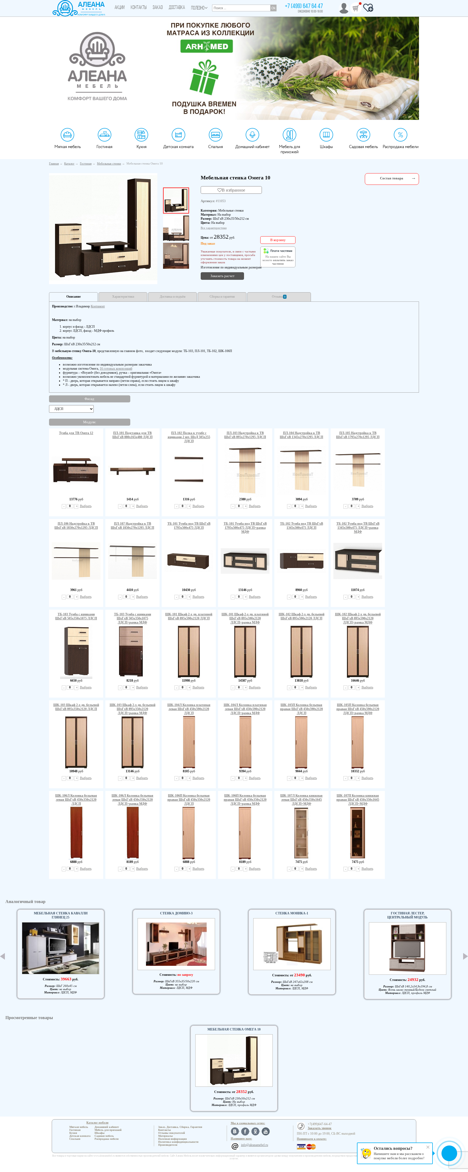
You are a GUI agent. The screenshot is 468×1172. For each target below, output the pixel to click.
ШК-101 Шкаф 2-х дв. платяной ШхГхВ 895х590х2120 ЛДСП (188, 616)
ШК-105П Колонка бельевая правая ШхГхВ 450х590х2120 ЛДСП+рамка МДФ (357, 709)
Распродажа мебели (400, 147)
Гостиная (104, 147)
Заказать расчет (222, 276)
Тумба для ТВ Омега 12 (76, 433)
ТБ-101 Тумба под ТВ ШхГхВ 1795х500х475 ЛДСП (188, 526)
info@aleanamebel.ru (254, 1145)
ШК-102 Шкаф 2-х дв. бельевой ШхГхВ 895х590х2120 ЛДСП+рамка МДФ (358, 618)
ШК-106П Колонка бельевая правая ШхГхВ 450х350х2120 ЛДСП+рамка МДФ (245, 800)
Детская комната (178, 147)
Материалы (165, 1135)
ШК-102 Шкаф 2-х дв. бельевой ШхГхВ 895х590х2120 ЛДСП (301, 616)
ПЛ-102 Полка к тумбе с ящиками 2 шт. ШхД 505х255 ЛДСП (189, 437)
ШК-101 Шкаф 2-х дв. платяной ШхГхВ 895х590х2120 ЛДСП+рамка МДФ (245, 618)
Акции (120, 7)
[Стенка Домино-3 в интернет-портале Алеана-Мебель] (176, 944)
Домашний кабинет (252, 147)
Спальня (215, 147)
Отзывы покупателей (171, 1132)
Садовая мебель (363, 147)
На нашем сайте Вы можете (277, 260)
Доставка (177, 7)
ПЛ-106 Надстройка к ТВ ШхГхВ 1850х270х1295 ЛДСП (76, 526)
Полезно (197, 8)
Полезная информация (172, 1138)
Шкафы (326, 147)
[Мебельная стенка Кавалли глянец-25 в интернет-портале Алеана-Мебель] (60, 948)
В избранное (233, 190)
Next (465, 956)
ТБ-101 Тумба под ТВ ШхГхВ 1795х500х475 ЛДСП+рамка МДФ (245, 528)
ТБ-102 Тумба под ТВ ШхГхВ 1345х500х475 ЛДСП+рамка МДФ (357, 528)
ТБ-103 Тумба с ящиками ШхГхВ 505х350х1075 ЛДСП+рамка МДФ (132, 618)
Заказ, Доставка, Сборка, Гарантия (180, 1126)
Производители (167, 1144)
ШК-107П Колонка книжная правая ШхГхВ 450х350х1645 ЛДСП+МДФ (357, 800)
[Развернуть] (413, 177)
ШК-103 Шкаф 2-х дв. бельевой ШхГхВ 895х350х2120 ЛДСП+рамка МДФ (132, 709)
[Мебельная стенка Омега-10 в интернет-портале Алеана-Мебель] (103, 227)
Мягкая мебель (67, 147)
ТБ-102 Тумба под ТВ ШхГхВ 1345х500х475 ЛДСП (301, 526)
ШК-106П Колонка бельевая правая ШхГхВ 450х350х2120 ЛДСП (188, 800)
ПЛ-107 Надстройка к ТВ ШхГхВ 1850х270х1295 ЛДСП (132, 526)
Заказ (158, 7)
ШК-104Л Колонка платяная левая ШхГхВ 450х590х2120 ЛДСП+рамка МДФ (245, 709)
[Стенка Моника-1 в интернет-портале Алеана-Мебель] (291, 944)
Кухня (141, 147)
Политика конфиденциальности (178, 1141)
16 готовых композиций (116, 368)
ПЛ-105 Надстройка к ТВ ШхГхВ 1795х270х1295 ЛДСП (357, 435)
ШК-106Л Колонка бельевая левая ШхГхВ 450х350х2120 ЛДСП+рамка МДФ (132, 800)
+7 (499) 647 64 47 (304, 6)
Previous (2, 956)
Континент (98, 306)
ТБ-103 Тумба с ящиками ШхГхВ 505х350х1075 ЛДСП (76, 616)
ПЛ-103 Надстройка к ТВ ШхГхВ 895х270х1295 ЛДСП (245, 435)
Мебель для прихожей (289, 149)
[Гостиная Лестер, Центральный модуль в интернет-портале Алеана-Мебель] (407, 948)
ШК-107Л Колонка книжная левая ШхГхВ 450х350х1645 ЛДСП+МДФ (301, 800)
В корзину (278, 240)
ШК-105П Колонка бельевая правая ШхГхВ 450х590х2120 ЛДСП (301, 709)
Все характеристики (214, 227)
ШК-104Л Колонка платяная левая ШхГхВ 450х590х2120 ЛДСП (188, 709)
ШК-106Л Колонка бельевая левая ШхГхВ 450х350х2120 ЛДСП (76, 800)
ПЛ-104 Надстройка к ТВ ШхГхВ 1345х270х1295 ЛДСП (301, 435)
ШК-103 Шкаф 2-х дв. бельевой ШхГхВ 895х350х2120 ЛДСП (76, 707)
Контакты (139, 7)
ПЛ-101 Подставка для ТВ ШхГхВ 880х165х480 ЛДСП (132, 435)
